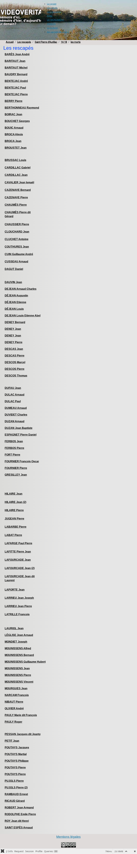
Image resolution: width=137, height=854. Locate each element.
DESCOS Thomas (16, 375)
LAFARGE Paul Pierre (18, 543)
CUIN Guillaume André (19, 254)
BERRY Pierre (13, 101)
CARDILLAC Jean (16, 175)
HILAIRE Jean (13, 493)
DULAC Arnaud (14, 394)
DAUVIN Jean (13, 282)
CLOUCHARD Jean (17, 231)
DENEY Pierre (13, 342)
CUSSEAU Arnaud (16, 261)
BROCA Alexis (14, 134)
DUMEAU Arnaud (16, 408)
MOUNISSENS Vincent (19, 681)
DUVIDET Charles (16, 414)
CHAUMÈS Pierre (16, 204)
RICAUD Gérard (15, 800)
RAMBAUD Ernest (16, 794)
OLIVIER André (14, 708)
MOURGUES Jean (16, 688)
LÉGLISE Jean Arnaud (19, 635)
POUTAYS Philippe (17, 760)
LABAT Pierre (13, 535)
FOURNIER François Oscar (22, 461)
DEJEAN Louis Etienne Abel (22, 315)
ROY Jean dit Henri (17, 820)
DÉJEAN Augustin (16, 295)
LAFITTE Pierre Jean (18, 551)
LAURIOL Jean (14, 628)
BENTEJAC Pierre (16, 94)
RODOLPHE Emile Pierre (20, 814)
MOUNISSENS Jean (17, 668)
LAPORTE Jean (15, 589)
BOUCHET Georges (17, 121)
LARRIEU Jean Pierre (18, 606)
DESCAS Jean (14, 349)
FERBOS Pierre (14, 448)
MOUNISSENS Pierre (18, 675)
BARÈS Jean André (17, 54)
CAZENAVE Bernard (18, 190)
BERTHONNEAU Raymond (22, 107)
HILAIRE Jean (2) (15, 502)
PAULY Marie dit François (21, 715)
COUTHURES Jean (17, 246)
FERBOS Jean (14, 441)
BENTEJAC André (16, 81)
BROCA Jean (13, 141)
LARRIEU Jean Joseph (19, 597)
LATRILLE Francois (17, 614)
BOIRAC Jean (13, 114)
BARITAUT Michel (16, 67)
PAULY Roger (13, 721)
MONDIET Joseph (16, 641)
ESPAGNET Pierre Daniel (20, 434)
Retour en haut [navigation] (125, 839)
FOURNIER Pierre (16, 468)
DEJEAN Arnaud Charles (20, 288)
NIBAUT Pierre (14, 701)
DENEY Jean (13, 328)
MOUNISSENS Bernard (19, 655)
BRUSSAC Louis (15, 160)
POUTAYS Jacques (17, 747)
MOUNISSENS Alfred (18, 648)
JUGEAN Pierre (14, 518)
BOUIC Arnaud (14, 127)
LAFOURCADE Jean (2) (20, 568)
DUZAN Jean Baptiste (18, 428)
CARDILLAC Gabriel (17, 167)
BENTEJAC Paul (15, 87)
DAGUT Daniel (14, 269)
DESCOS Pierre (14, 369)
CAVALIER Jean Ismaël (19, 182)
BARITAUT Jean (15, 61)
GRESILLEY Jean (16, 474)
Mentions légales (68, 836)
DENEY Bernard (15, 322)
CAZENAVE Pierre (16, 197)
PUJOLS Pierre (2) (16, 787)
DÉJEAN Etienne (15, 302)
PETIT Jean (12, 740)
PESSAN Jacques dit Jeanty (23, 734)
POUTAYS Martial (16, 754)
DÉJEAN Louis (14, 308)
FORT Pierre (12, 454)
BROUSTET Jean (16, 147)
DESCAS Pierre (14, 355)
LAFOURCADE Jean (18, 559)
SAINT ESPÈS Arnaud (19, 827)
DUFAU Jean (13, 388)
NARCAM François (17, 695)
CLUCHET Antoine (16, 239)
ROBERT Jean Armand (19, 807)
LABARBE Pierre (15, 526)
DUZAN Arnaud (14, 421)
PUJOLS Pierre (14, 780)
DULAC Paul (13, 401)
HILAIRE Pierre (14, 510)
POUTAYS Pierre (15, 767)
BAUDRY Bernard (16, 74)
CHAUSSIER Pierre (17, 224)
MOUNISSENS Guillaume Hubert (25, 661)
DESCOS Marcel (15, 362)
